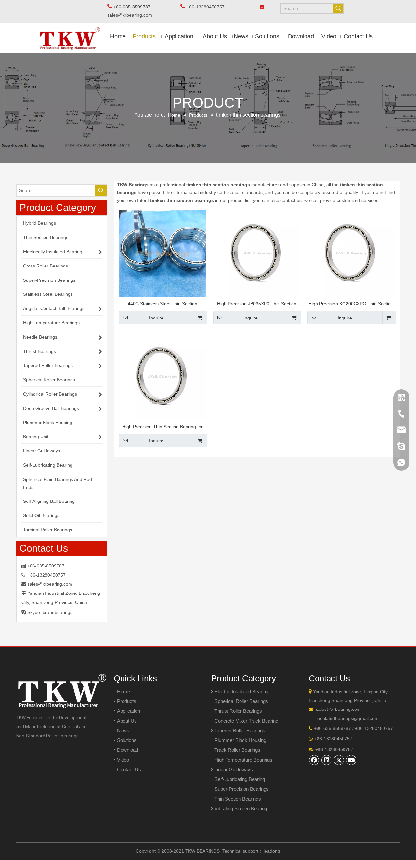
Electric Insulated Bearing (241, 691)
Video (123, 759)
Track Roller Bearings (237, 750)
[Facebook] (314, 760)
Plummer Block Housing (240, 740)
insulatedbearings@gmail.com (348, 718)
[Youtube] (351, 760)
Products (126, 701)
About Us (127, 720)
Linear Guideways (233, 769)
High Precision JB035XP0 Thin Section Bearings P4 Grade (256, 304)
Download (127, 750)
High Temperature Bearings (243, 759)
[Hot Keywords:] (338, 8)
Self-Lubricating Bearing (239, 779)
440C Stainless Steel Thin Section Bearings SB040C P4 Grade (162, 304)
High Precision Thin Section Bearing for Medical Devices (162, 427)
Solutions (126, 740)
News (123, 730)
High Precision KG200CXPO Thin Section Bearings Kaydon (350, 304)
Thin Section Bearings (237, 798)
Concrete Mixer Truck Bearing (246, 720)
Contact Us (129, 769)
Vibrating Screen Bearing (240, 808)
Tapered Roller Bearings (239, 730)
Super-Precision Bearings (241, 789)
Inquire (156, 317)
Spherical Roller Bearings (241, 701)
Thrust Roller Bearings (238, 711)
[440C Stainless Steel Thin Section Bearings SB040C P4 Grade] (162, 252)
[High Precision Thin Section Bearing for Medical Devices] (162, 375)
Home (123, 691)
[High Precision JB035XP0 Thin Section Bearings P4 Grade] (256, 252)
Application (128, 711)
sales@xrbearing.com (131, 15)
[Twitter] (339, 760)
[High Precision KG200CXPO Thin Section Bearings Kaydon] (351, 252)
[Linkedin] (326, 760)
